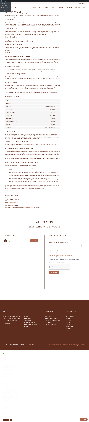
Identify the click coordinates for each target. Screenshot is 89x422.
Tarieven (68, 322)
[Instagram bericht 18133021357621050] (33, 247)
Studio (46, 7)
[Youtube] (84, 287)
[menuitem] (1, 1)
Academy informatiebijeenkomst (12, 397)
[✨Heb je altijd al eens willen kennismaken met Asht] (9, 254)
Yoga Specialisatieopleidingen (11, 390)
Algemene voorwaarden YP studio (57, 344)
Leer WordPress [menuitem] (4, 7)
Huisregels (68, 328)
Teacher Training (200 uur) (51, 318)
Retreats (26, 326)
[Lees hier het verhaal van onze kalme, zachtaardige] (21, 247)
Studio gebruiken (70, 326)
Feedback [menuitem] (3, 10)
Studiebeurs (48, 322)
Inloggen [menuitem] (5, 1)
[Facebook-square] (77, 287)
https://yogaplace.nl (15, 22)
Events (53, 7)
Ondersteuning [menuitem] (4, 9)
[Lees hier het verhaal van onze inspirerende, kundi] (21, 254)
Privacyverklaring (81, 345)
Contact (68, 318)
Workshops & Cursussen (30, 324)
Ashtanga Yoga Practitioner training (13, 394)
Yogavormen (27, 320)
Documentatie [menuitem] (4, 5)
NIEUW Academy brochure (51, 324)
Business (77, 7)
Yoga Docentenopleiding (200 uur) (12, 389)
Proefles (26, 316)
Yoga (39, 7)
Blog (67, 330)
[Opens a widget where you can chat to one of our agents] (84, 419)
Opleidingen (48, 316)
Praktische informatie (9, 370)
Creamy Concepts (29, 344)
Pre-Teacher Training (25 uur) (52, 320)
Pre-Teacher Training (9, 392)
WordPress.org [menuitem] (4, 3)
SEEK (84, 7)
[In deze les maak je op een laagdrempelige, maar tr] (9, 247)
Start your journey (28, 318)
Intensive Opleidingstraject (10, 395)
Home (34, 7)
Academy (61, 7)
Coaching (69, 7)
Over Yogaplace (70, 316)
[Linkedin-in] (82, 287)
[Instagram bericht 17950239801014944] (33, 254)
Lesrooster (68, 320)
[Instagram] (79, 287)
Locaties (68, 324)
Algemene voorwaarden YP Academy (76, 344)
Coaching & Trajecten (29, 322)
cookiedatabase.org (27, 207)
